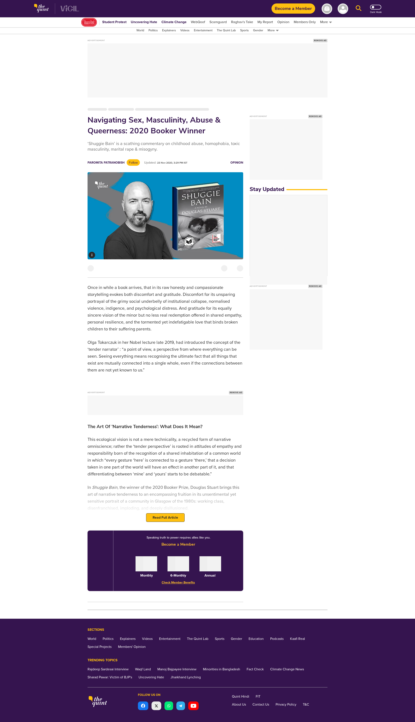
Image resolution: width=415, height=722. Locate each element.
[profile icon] (343, 8)
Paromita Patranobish (106, 162)
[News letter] (327, 8)
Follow (133, 162)
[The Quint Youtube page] (193, 706)
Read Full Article (165, 517)
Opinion (236, 162)
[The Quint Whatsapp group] (168, 706)
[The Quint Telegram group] (180, 706)
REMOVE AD (320, 40)
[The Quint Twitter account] (156, 706)
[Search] (358, 8)
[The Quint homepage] (41, 9)
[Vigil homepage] (70, 9)
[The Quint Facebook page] (143, 706)
